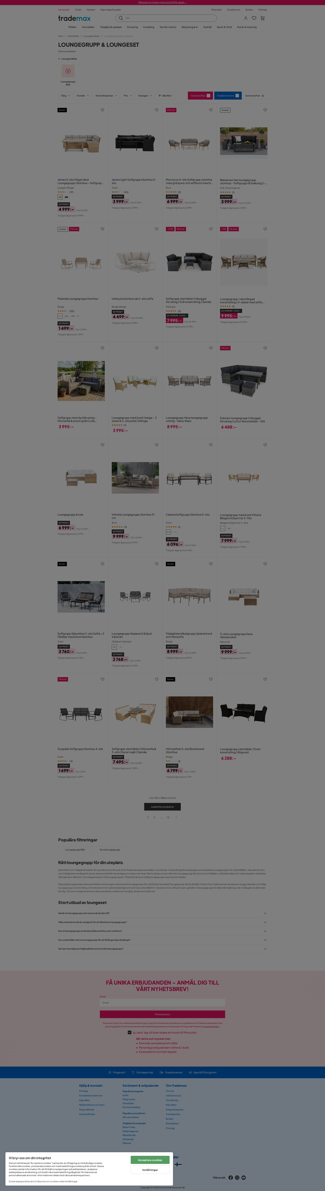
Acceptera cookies (150, 1160)
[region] (89, 1169)
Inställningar (150, 1169)
